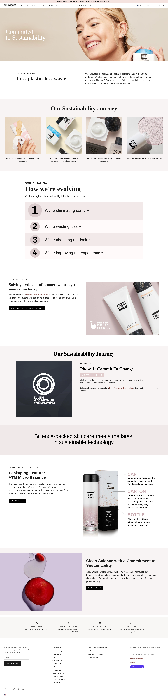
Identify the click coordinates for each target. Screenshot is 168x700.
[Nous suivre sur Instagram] (14, 689)
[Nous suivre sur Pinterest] (19, 689)
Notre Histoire (56, 647)
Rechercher (91, 651)
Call (131, 658)
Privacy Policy (56, 663)
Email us (133, 662)
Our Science (70, 5)
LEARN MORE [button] (17, 500)
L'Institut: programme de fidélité (97, 647)
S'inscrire (12, 663)
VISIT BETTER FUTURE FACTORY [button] (27, 308)
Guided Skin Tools (84, 5)
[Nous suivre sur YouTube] (23, 689)
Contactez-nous (57, 660)
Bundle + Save (48, 5)
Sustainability (56, 654)
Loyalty (149, 5)
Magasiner (24, 5)
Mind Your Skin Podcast (95, 654)
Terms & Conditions (58, 679)
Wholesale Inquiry (58, 673)
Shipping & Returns (58, 676)
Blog (53, 657)
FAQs (54, 667)
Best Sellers (35, 5)
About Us (59, 5)
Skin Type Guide (93, 657)
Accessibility (56, 683)
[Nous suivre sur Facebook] (5, 689)
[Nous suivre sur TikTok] (28, 689)
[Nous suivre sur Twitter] (9, 689)
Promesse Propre (57, 651)
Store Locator (56, 670)
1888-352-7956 (138, 658)
